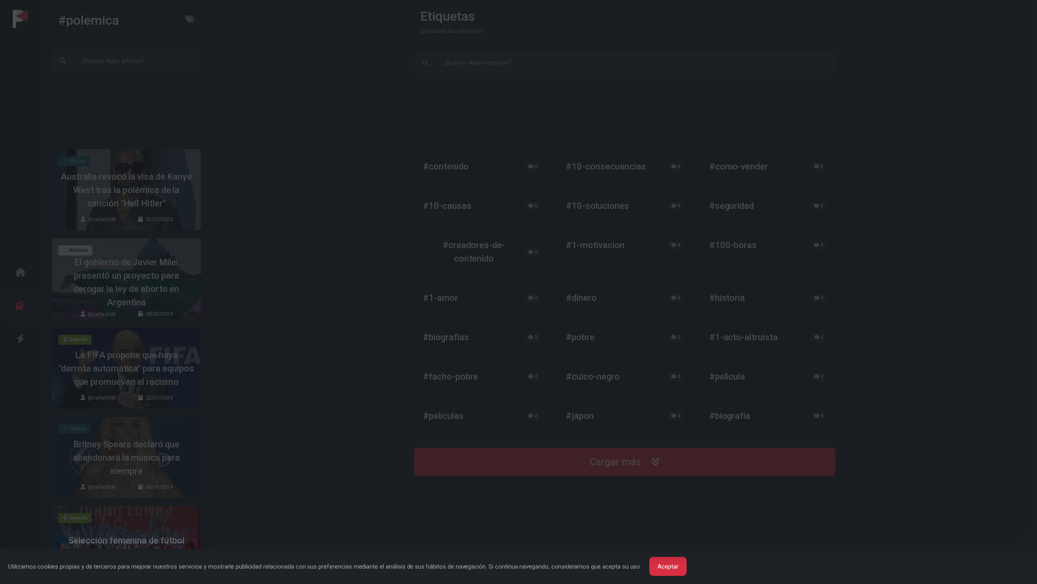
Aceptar (668, 566)
